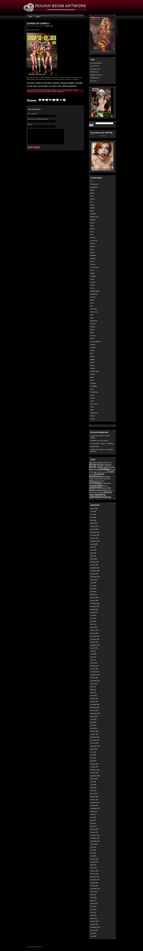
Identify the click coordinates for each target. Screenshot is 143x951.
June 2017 (93, 817)
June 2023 (93, 618)
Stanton (92, 374)
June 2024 (93, 585)
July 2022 (93, 651)
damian (91, 474)
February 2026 (94, 526)
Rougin (92, 365)
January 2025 (94, 565)
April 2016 (93, 856)
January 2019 (94, 767)
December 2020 (94, 704)
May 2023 (93, 621)
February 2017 (94, 829)
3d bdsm (94, 462)
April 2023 (93, 624)
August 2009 (94, 930)
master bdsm (107, 483)
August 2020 (94, 716)
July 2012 (93, 894)
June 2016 (93, 850)
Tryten (92, 401)
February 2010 (94, 921)
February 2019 (94, 764)
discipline (99, 474)
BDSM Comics (94, 72)
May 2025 (93, 553)
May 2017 (93, 820)
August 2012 (94, 891)
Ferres (92, 279)
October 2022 (94, 642)
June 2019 (93, 755)
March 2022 (93, 663)
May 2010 (93, 912)
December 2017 (94, 802)
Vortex (92, 407)
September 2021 (95, 680)
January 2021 (94, 701)
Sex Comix (93, 81)
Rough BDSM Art (100, 432)
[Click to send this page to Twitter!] (57, 101)
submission (61, 91)
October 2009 (94, 924)
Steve (92, 380)
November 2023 (94, 606)
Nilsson (92, 338)
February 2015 (94, 871)
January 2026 (94, 529)
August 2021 (94, 683)
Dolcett (92, 261)
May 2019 (93, 758)
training (107, 497)
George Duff (93, 294)
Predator (92, 344)
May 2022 (93, 657)
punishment (48, 91)
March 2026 (93, 523)
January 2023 (94, 633)
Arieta (92, 205)
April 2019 (93, 761)
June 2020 (93, 719)
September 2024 (95, 576)
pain (43, 91)
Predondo (93, 347)
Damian (92, 243)
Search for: (92, 123)
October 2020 (94, 710)
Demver (92, 252)
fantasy (97, 478)
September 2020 (95, 713)
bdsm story (47, 90)
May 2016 (93, 853)
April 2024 (93, 591)
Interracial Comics (95, 69)
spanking (100, 494)
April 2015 (93, 865)
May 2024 (93, 588)
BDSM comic (39, 90)
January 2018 (94, 799)
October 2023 (94, 609)
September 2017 (95, 808)
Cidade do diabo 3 (38, 23)
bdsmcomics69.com (96, 63)
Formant (92, 282)
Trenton (92, 398)
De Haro (92, 246)
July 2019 (93, 752)
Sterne (92, 377)
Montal (92, 332)
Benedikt (92, 220)
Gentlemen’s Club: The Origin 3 (99, 440)
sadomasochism (102, 490)
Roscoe (92, 362)
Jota (91, 306)
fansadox (91, 478)
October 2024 (94, 574)
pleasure (105, 486)
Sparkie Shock (94, 371)
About (38, 17)
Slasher (92, 368)
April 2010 (93, 915)
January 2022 (94, 669)
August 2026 (94, 508)
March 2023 (93, 627)
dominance (70, 90)
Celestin (92, 237)
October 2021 (94, 677)
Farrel (92, 270)
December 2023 (94, 603)
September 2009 (95, 927)
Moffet (92, 329)
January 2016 (94, 862)
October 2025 (94, 538)
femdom (101, 478)
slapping (108, 492)
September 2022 (95, 645)
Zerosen (92, 419)
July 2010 (93, 906)
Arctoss (92, 199)
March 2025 (93, 559)
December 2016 (94, 835)
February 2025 (94, 562)
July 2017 (93, 814)
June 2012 (93, 897)
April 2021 (93, 692)
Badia (92, 211)
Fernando (93, 276)
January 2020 (94, 734)
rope (109, 488)
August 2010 (94, 903)
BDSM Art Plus (94, 78)
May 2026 (93, 517)
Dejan (92, 249)
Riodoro (92, 356)
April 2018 (93, 790)
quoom (104, 488)
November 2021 (94, 675)
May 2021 (93, 689)
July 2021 (93, 686)
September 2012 (95, 888)
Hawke (92, 300)
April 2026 (93, 520)
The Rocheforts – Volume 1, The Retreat (101, 443)
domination (107, 477)
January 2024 (94, 600)
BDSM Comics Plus (96, 75)
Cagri (91, 231)
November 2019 (94, 740)
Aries (91, 202)
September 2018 (95, 776)
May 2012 (93, 900)
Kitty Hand (93, 309)
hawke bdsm (98, 481)
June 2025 (93, 550)
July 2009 (93, 933)
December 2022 (94, 636)
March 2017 (93, 826)
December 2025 (94, 532)
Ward (91, 410)
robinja (54, 91)
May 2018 (93, 787)
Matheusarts (93, 321)
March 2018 (93, 793)
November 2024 (94, 571)
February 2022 (94, 666)
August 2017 (94, 811)
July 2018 (93, 782)
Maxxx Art (93, 324)
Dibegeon (93, 255)
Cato (91, 234)
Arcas (92, 196)
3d (91, 181)
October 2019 (94, 743)
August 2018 (94, 778)
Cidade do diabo (61, 90)
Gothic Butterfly (94, 446)
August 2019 (94, 749)
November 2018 (94, 770)
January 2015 (94, 874)
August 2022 (94, 648)
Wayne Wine (94, 413)
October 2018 (94, 773)
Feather (92, 273)
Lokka (92, 318)
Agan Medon (94, 187)
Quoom (92, 350)
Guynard (92, 297)
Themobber (93, 386)
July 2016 (93, 847)
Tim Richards (94, 392)
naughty (93, 485)
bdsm (104, 462)
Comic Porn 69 (94, 66)
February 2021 (94, 698)
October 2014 (94, 883)
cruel (111, 471)
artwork (99, 462)
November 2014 (94, 879)
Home (30, 17)
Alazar (92, 190)
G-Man (92, 288)
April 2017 (93, 823)
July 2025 (93, 547)
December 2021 (94, 672)
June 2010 (93, 909)
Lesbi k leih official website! (63, 86)
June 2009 (93, 936)
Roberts (92, 359)
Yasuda (92, 416)
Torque (92, 395)
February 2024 (94, 597)
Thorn (92, 389)
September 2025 (95, 541)
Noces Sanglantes (95, 341)
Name (32, 113)
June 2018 (93, 784)
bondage (53, 90)
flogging (92, 481)
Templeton (93, 383)
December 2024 (94, 568)
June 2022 (93, 654)
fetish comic (107, 478)
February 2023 (94, 630)
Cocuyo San (93, 240)
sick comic (100, 492)
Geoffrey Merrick (95, 291)
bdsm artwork (105, 465)
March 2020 (93, 728)
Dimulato (92, 258)
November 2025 (94, 535)
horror (76, 90)
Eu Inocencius (94, 267)
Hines (92, 303)
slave (91, 494)
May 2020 (93, 722)
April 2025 (93, 556)
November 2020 (94, 707)
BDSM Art (32, 90)
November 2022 (94, 639)
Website (30, 124)
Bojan (92, 225)
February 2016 (94, 859)
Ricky (92, 353)
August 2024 (94, 579)
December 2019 (94, 737)
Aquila (92, 193)
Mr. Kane (93, 335)
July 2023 (93, 615)
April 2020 (93, 725)
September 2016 (95, 841)
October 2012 (94, 885)
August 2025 (94, 544)
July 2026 (93, 511)
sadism (92, 490)
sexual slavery (93, 492)
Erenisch (92, 264)
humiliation (30, 91)
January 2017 (94, 832)
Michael (92, 326)
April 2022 (93, 660)
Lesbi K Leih (49, 26)
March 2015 (93, 868)
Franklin (92, 285)
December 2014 (94, 877)
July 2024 (93, 582)
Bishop (92, 223)
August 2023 (94, 612)
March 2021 (93, 695)
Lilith (91, 315)
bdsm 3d (109, 462)
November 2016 (94, 838)
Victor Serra (93, 404)
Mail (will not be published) (38, 119)
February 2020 (94, 731)
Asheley (92, 208)
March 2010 (93, 918)
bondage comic (95, 472)
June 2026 (93, 514)
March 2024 (93, 594)
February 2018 (94, 796)
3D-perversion (94, 184)
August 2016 (94, 844)
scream (110, 490)
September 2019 (95, 746)
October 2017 (94, 805)
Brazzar (92, 228)
